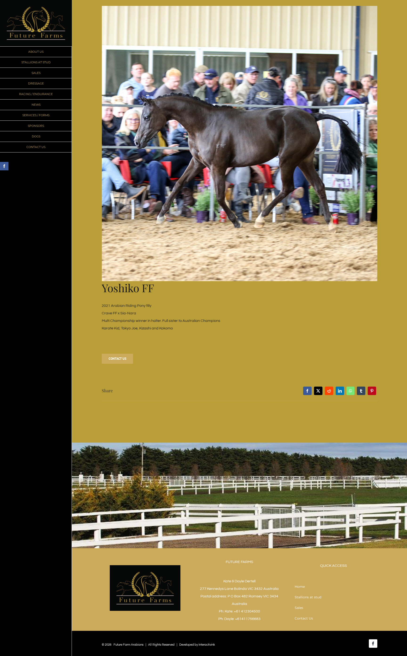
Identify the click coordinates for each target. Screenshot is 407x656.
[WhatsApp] (350, 390)
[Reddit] (329, 390)
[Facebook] (307, 390)
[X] (318, 390)
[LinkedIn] (339, 390)
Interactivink (207, 644)
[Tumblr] (361, 390)
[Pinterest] (371, 390)
